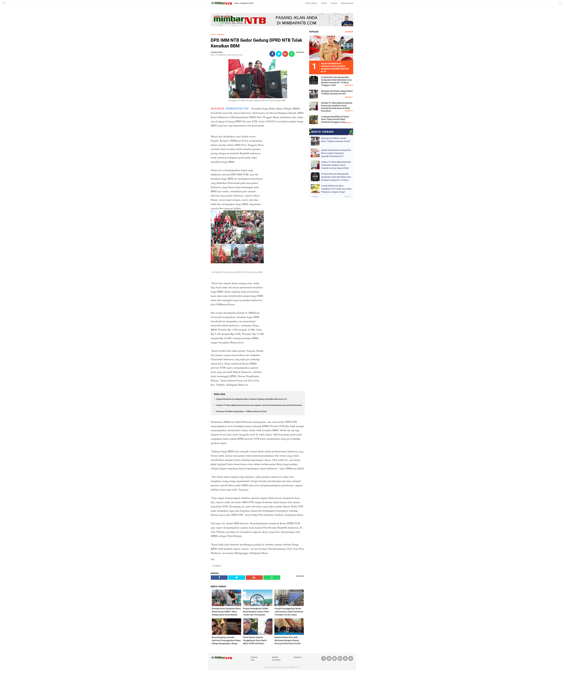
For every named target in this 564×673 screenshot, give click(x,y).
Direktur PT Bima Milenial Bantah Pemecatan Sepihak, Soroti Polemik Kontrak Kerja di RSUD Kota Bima (259, 405)
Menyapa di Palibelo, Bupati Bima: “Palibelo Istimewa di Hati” (241, 411)
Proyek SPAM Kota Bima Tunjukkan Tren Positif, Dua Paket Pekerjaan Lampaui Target (336, 189)
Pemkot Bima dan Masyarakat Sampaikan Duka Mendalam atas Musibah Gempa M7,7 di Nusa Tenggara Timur (336, 81)
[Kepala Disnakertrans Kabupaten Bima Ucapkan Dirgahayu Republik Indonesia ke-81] (331, 48)
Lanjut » (348, 197)
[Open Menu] (3, 3)
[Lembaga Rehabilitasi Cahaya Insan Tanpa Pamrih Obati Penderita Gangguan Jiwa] (313, 119)
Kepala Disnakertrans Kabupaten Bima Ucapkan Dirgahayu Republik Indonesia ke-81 (251, 399)
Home (213, 34)
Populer (333, 3)
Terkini (324, 3)
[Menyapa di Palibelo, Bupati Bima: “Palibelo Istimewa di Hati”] (313, 94)
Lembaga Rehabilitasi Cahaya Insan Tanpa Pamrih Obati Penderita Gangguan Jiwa (335, 119)
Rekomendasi (347, 3)
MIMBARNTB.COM (236, 108)
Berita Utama (311, 3)
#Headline (217, 566)
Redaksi (275, 657)
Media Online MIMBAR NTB (289, 667)
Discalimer (276, 660)
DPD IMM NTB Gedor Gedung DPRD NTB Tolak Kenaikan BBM (256, 43)
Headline (220, 34)
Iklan (253, 660)
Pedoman (298, 657)
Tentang (254, 657)
